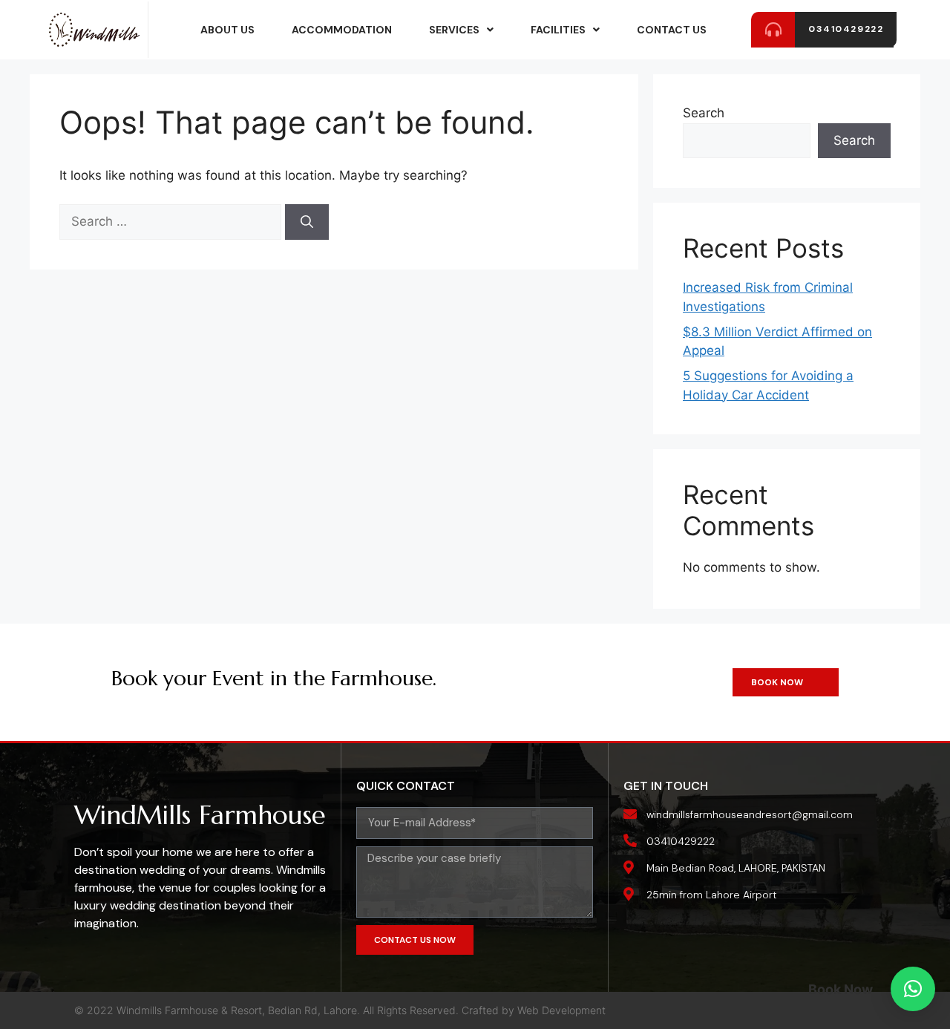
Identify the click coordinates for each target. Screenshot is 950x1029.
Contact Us (672, 29)
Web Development (561, 1010)
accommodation (342, 29)
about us (227, 29)
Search (703, 112)
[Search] (307, 222)
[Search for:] (172, 221)
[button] (913, 989)
